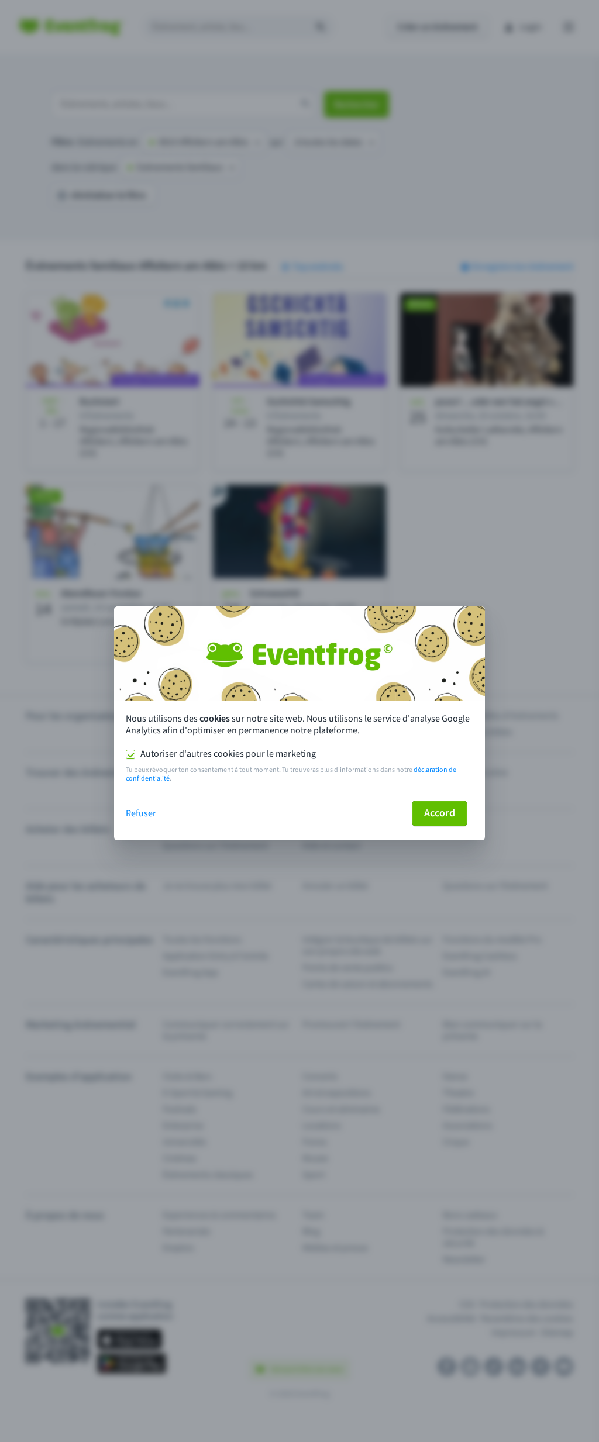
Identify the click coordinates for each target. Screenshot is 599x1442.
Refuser (141, 813)
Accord (439, 813)
